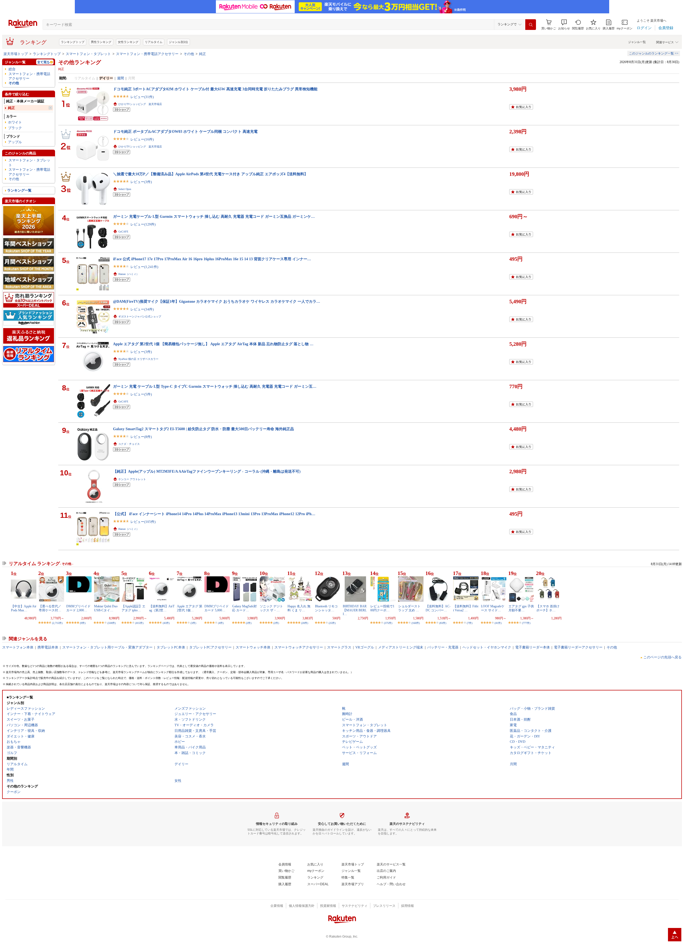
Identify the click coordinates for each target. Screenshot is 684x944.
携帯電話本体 (47, 647)
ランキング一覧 (19, 190)
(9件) (83, 622)
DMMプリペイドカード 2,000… (78, 608)
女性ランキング (128, 42)
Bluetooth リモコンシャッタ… (326, 608)
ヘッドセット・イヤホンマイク (487, 647)
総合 (12, 69)
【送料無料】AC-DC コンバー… (438, 608)
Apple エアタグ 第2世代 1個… (189, 608)
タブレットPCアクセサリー (210, 647)
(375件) (388, 622)
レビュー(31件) (142, 97)
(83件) (442, 622)
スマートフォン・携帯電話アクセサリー (147, 54)
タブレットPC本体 (171, 647)
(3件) (193, 622)
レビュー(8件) (141, 437)
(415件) (139, 622)
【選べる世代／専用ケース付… (50, 608)
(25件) (332, 622)
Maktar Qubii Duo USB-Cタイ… (106, 608)
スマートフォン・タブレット (88, 54)
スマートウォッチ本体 (253, 647)
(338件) (111, 622)
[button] (564, 24)
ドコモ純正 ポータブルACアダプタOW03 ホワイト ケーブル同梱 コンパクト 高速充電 (185, 131)
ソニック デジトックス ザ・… (271, 608)
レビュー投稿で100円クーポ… (382, 608)
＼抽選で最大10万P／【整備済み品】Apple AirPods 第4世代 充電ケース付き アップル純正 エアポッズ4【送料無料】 (210, 174)
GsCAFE (123, 231)
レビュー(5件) (141, 394)
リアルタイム (153, 42)
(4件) (221, 622)
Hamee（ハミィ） (128, 274)
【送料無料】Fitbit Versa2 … (465, 608)
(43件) (166, 622)
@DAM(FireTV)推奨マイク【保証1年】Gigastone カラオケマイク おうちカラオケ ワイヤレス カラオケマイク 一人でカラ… (216, 301)
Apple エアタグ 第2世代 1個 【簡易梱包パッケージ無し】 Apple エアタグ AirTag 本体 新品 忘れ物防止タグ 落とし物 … (213, 344)
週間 (120, 78)
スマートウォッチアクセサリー (298, 647)
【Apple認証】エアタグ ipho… (133, 608)
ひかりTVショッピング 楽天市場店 (140, 104)
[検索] (530, 24)
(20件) (304, 622)
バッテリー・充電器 (442, 647)
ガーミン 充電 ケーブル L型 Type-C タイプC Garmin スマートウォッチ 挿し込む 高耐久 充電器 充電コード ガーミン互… (214, 386)
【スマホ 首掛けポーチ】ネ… (547, 608)
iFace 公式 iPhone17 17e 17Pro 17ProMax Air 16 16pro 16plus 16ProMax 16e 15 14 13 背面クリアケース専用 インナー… (212, 259)
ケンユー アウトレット (132, 479)
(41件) (498, 622)
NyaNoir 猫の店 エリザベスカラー (138, 359)
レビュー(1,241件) (144, 267)
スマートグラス (339, 647)
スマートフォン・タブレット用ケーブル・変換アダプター (107, 647)
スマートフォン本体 (17, 647)
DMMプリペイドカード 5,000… (216, 608)
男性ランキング (101, 42)
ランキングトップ (72, 42)
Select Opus (124, 189)
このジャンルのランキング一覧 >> (653, 53)
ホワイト (15, 122)
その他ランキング (79, 62)
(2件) (248, 622)
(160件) (415, 622)
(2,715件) (57, 622)
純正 (202, 54)
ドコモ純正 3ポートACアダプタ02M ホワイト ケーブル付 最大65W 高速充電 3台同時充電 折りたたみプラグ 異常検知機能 (215, 89)
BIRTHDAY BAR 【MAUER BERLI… (355, 610)
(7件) (469, 622)
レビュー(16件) (142, 139)
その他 (189, 54)
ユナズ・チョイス (129, 443)
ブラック (15, 128)
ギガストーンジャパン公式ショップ (139, 316)
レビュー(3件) (141, 182)
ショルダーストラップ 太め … (409, 608)
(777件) (526, 622)
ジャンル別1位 (178, 42)
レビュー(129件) (143, 224)
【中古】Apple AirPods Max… (23, 608)
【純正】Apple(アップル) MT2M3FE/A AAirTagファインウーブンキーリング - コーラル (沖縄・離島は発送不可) (207, 471)
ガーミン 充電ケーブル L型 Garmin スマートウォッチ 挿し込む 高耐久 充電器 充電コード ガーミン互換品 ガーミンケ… (214, 216)
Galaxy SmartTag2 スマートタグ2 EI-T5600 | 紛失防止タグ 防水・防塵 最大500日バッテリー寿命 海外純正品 (203, 429)
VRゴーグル (364, 647)
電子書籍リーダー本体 (532, 647)
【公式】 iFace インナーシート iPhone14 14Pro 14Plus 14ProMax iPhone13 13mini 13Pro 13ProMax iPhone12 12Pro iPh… (214, 514)
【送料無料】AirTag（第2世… (161, 608)
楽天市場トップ (15, 54)
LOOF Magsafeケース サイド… (492, 608)
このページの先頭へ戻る (662, 657)
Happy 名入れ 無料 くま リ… (298, 608)
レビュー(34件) (142, 309)
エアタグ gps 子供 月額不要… (521, 608)
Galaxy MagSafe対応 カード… (244, 608)
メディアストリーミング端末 (400, 647)
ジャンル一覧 (637, 42)
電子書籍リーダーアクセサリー (578, 647)
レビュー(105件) (143, 522)
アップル (15, 142)
